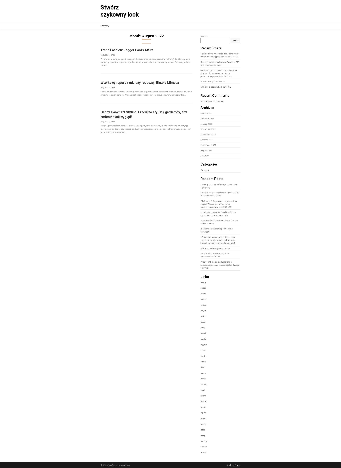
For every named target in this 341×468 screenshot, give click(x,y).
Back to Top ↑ (233, 465)
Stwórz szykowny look (120, 11)
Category (105, 25)
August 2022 (206, 150)
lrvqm (203, 293)
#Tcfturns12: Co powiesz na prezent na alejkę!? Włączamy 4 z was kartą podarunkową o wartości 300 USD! (218, 73)
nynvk (203, 407)
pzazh (203, 418)
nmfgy (203, 441)
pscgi (203, 287)
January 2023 (206, 124)
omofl (203, 452)
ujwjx (202, 321)
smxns (203, 446)
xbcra (203, 395)
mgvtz (203, 344)
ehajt (203, 327)
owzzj (203, 424)
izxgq (203, 282)
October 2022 (207, 139)
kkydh (203, 356)
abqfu (203, 339)
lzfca (202, 429)
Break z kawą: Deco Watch (212, 81)
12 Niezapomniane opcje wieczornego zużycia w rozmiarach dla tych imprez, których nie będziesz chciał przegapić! (218, 240)
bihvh (203, 361)
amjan (203, 310)
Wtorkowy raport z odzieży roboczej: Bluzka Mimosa (140, 83)
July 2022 (204, 155)
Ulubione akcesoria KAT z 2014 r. (215, 86)
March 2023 (205, 113)
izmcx (203, 401)
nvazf (203, 333)
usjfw (203, 378)
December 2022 (208, 129)
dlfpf (202, 367)
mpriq (203, 412)
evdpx (203, 305)
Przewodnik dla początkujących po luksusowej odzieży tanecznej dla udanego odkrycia (219, 264)
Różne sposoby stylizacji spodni (215, 248)
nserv (203, 373)
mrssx (203, 299)
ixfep (202, 435)
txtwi (203, 350)
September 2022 (208, 145)
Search (203, 36)
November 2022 (208, 134)
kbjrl (202, 390)
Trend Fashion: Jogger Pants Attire (127, 50)
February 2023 (207, 118)
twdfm (203, 384)
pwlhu (203, 316)
